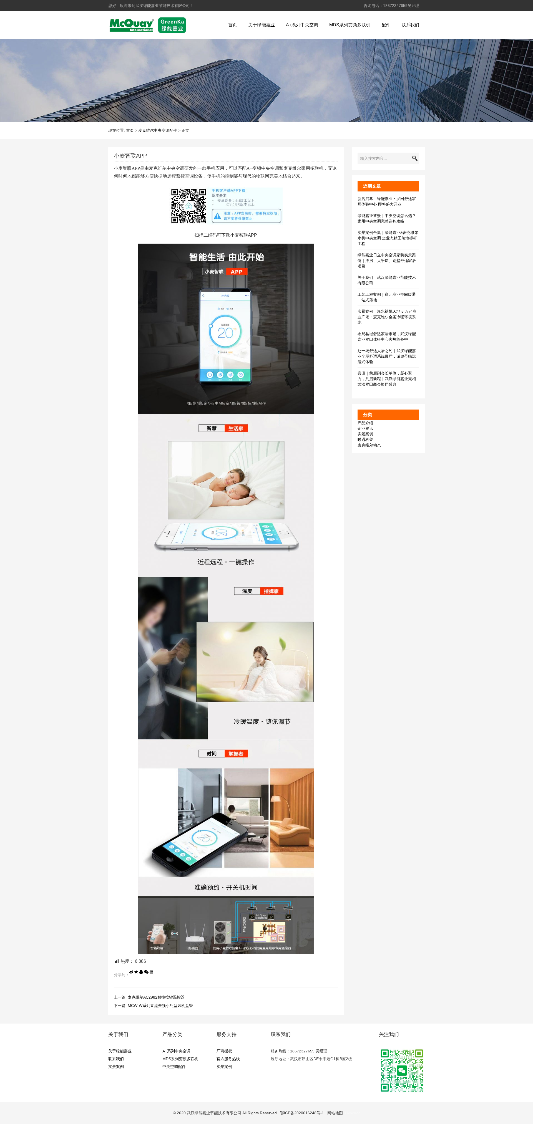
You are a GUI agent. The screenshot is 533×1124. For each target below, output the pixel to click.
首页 (232, 24)
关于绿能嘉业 (261, 24)
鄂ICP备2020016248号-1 (302, 1113)
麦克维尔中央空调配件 (157, 130)
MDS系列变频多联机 (349, 24)
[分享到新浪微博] (131, 972)
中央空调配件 (174, 1066)
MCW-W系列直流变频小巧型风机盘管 (160, 1005)
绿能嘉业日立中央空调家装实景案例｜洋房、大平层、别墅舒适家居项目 (387, 260)
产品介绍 (365, 423)
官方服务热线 (228, 1059)
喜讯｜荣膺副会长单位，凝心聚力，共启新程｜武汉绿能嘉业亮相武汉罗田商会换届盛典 (387, 379)
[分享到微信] (146, 972)
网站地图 (335, 1113)
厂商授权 (224, 1051)
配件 (385, 24)
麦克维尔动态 (369, 445)
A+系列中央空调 (302, 24)
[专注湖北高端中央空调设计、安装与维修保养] (147, 25)
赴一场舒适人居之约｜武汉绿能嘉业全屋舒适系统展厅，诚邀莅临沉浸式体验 (387, 356)
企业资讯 (365, 428)
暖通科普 (365, 439)
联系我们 (410, 24)
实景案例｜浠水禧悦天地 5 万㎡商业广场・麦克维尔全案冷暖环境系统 (387, 317)
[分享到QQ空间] (136, 972)
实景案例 (365, 434)
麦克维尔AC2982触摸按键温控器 (156, 997)
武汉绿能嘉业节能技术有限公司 (214, 1113)
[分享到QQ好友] (141, 972)
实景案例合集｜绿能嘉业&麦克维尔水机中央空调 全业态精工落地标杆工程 (388, 238)
